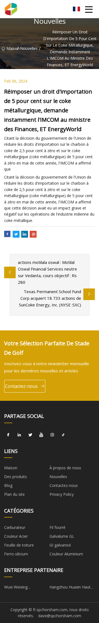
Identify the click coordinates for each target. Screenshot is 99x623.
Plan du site (14, 494)
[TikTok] (63, 435)
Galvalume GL (62, 536)
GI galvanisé (60, 545)
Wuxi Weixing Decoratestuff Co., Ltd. (24, 588)
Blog (8, 485)
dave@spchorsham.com (59, 615)
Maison (11, 48)
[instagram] (52, 435)
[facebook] (8, 435)
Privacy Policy (62, 494)
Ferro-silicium (16, 553)
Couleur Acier (16, 536)
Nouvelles (29, 48)
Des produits (15, 476)
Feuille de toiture (19, 545)
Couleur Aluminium (66, 553)
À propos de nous (65, 467)
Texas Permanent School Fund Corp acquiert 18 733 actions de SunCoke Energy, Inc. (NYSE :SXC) (50, 298)
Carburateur (14, 527)
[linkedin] (19, 435)
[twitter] (30, 435)
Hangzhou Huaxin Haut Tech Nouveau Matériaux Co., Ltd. (72, 588)
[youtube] (41, 435)
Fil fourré (57, 527)
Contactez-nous (21, 386)
